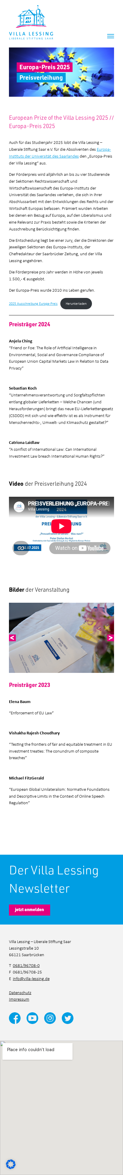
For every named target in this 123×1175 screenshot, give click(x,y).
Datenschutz (20, 992)
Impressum (19, 999)
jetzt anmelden (29, 909)
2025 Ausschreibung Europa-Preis (33, 303)
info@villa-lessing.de (31, 978)
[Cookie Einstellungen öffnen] (11, 1164)
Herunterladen (76, 303)
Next (110, 638)
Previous (12, 638)
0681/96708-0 (26, 965)
